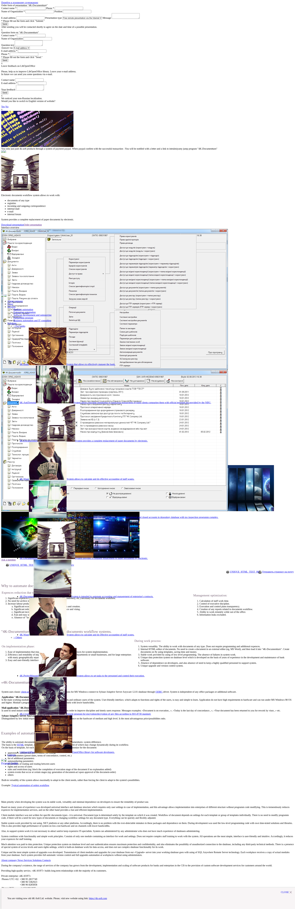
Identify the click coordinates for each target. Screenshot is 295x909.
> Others (18, 637)
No (6, 106)
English (14, 763)
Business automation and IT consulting (32, 320)
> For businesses (22, 520)
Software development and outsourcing (32, 315)
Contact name (8, 8)
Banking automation (23, 309)
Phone (50, 8)
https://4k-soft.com (98, 898)
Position (58, 11)
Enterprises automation (25, 312)
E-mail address (8, 18)
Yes (3, 106)
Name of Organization (13, 11)
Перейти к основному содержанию (19, 2)
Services (11, 306)
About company (15, 301)
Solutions (11, 323)
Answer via (7, 48)
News (10, 304)
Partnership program (23, 317)
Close (285, 892)
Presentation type (53, 18)
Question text (8, 45)
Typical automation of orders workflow (30, 785)
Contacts (11, 755)
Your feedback (8, 89)
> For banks (19, 326)
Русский (5, 763)
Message (107, 18)
